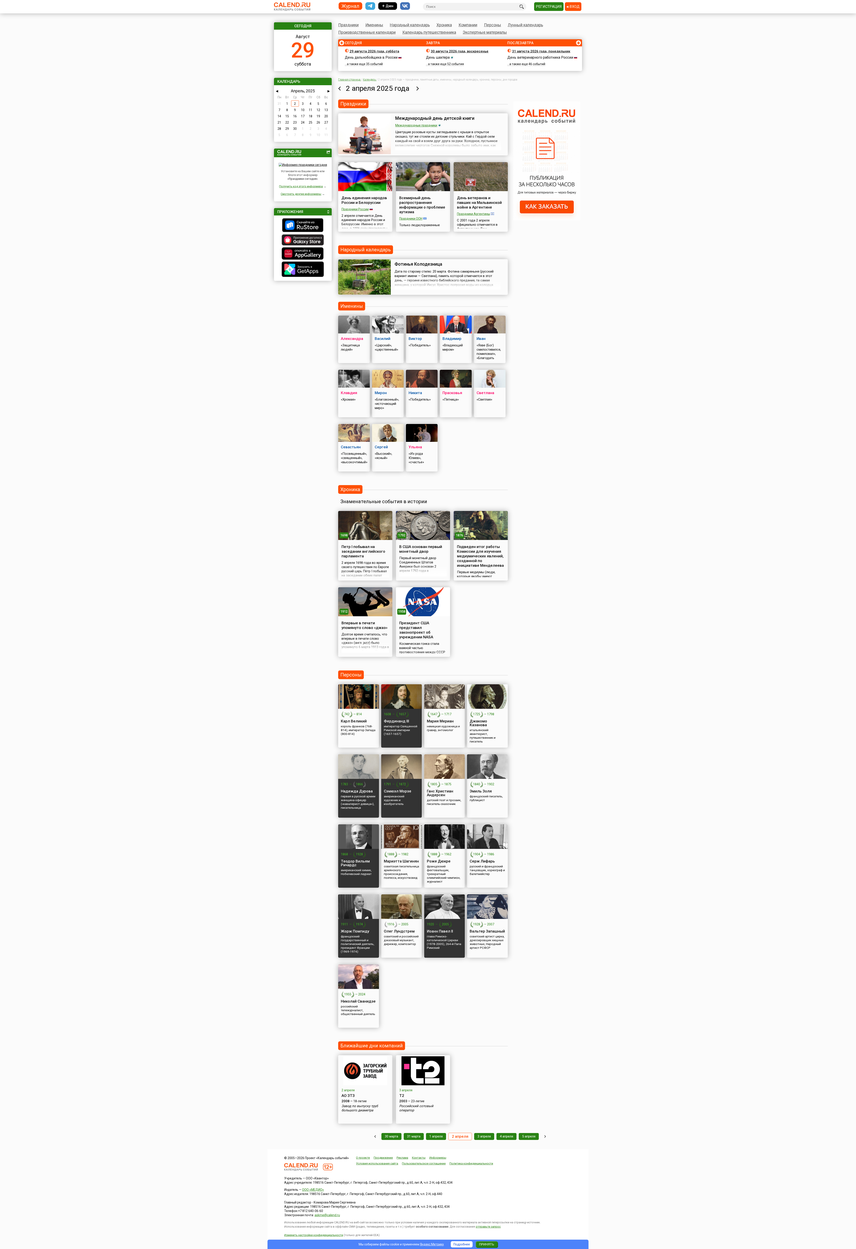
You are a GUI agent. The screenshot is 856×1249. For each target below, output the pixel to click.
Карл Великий (354, 721)
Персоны (492, 25)
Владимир (451, 338)
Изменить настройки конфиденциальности (313, 1235)
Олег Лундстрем (399, 931)
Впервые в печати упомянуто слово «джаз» (364, 625)
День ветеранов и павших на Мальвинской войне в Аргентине (479, 202)
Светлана (485, 393)
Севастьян (351, 447)
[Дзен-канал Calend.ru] (387, 6)
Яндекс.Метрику (432, 1244)
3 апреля (484, 1136)
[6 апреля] (545, 1136)
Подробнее (461, 1244)
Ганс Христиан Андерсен (440, 793)
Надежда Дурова (357, 791)
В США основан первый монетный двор (420, 549)
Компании (468, 25)
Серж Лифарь (482, 861)
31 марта (413, 1136)
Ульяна (415, 447)
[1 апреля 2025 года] (339, 88)
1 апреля (436, 1136)
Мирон (381, 393)
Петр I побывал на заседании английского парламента (363, 551)
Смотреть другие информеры (301, 194)
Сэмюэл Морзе (397, 791)
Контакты (419, 1157)
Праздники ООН (410, 218)
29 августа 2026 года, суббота (374, 51)
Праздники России (355, 209)
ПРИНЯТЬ (486, 1244)
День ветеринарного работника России (540, 57)
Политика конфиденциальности (471, 1163)
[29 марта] (375, 1136)
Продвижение (383, 1157)
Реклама (402, 1157)
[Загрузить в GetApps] (303, 269)
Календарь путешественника (429, 32)
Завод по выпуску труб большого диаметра (360, 1108)
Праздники (348, 25)
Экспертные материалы (485, 32)
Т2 (401, 1095)
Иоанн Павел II (440, 931)
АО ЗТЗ (348, 1095)
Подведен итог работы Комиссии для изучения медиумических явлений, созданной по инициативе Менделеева (480, 556)
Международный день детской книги (434, 118)
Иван (481, 338)
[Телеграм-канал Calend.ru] (370, 6)
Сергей (381, 447)
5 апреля (528, 1136)
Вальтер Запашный (487, 931)
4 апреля (506, 1136)
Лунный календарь (525, 25)
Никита (415, 393)
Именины (374, 25)
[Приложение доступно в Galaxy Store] (303, 240)
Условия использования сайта (377, 1163)
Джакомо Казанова (478, 723)
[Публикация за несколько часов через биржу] (546, 219)
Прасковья (452, 393)
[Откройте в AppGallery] (303, 254)
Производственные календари (367, 32)
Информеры (437, 1157)
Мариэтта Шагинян (401, 861)
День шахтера (438, 57)
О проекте (363, 1157)
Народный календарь (410, 25)
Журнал (350, 6)
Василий (382, 338)
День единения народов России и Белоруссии (364, 200)
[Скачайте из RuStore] (303, 226)
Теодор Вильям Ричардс (355, 863)
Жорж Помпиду (355, 931)
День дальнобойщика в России (371, 57)
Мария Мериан (440, 721)
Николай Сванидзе (358, 1001)
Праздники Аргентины (473, 214)
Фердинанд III (396, 721)
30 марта (391, 1136)
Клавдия (349, 393)
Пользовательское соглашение (424, 1163)
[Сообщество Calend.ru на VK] (405, 6)
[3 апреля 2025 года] (417, 88)
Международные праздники (416, 125)
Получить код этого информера (301, 186)
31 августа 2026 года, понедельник (541, 51)
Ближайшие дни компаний (371, 1045)
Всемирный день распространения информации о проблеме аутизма (422, 205)
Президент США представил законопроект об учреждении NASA (416, 630)
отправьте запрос (488, 1226)
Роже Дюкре (439, 861)
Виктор (415, 338)
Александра (352, 338)
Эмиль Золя (481, 791)
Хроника (444, 25)
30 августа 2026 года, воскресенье (459, 51)
